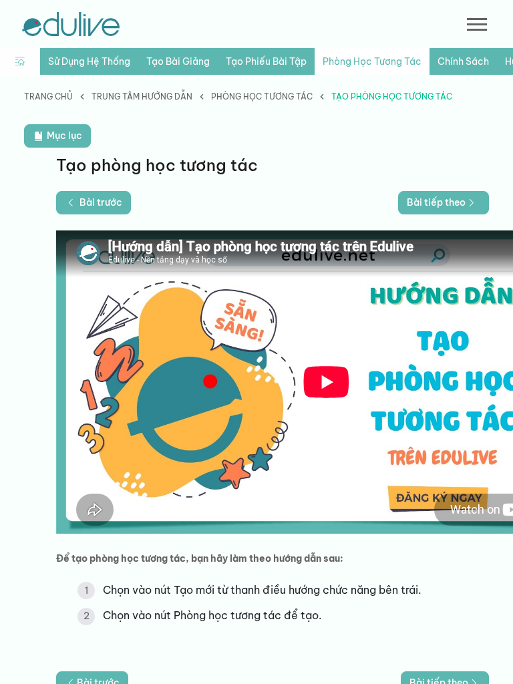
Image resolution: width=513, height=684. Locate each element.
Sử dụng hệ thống (89, 61)
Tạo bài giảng (178, 61)
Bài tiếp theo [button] (436, 202)
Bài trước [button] (100, 202)
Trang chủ (48, 97)
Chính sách (463, 61)
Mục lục (63, 136)
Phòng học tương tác (372, 61)
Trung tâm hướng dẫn (142, 97)
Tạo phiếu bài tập (266, 61)
